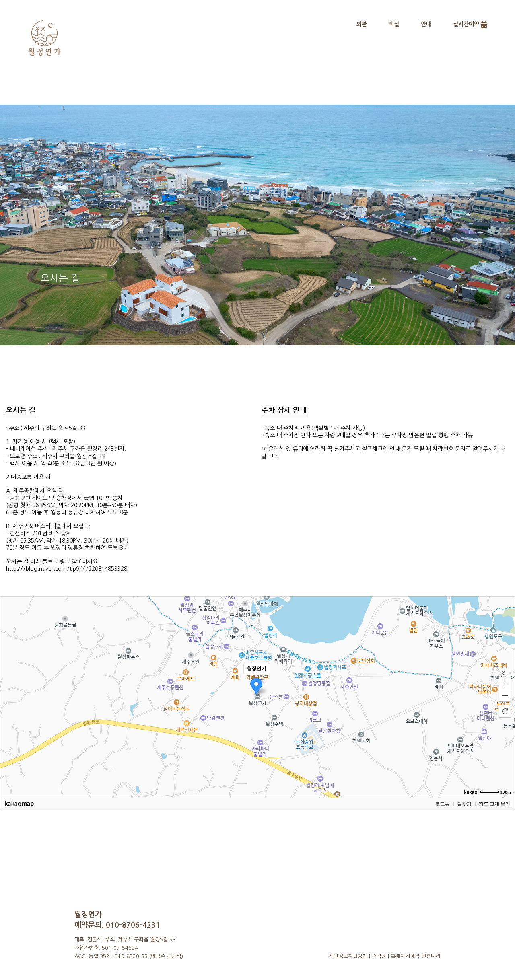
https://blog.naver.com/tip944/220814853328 (66, 569)
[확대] (505, 682)
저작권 (379, 956)
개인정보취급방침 (348, 956)
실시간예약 (466, 24)
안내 (426, 24)
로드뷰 (442, 804)
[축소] (505, 696)
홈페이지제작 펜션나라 (416, 956)
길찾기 (464, 804)
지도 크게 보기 (494, 804)
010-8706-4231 (133, 925)
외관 (361, 24)
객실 (394, 24)
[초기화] (505, 711)
